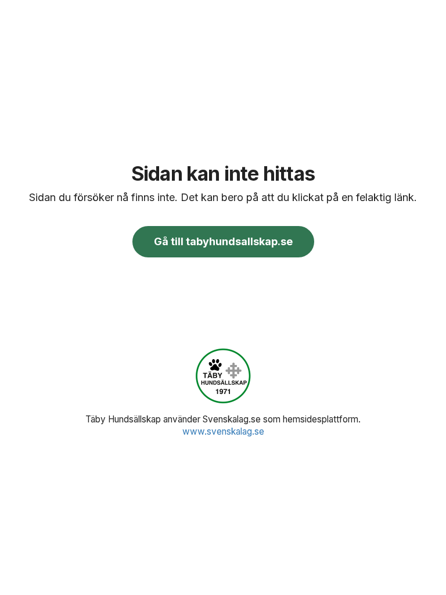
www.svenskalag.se (223, 431)
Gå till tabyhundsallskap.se (223, 241)
